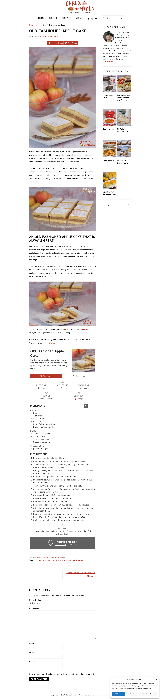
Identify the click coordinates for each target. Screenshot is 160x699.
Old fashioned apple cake (62, 560)
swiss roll (51, 343)
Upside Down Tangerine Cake (109, 193)
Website (32, 661)
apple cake (46, 560)
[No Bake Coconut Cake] (124, 117)
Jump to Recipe (56, 43)
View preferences (148, 694)
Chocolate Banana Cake (122, 161)
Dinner (57, 557)
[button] (156, 679)
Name (32, 643)
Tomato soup (108, 129)
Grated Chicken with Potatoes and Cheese (123, 97)
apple (40, 560)
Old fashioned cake (78, 560)
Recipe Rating (35, 600)
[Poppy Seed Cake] (109, 83)
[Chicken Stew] (109, 148)
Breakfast (46, 557)
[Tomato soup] (109, 117)
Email (32, 652)
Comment (34, 609)
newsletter (84, 329)
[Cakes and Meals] (80, 12)
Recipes (62, 557)
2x (89, 406)
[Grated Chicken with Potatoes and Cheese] (124, 83)
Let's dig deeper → (109, 62)
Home (31, 25)
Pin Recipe (80, 376)
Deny (132, 694)
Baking (39, 557)
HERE (65, 329)
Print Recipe (72, 43)
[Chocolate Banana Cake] (124, 148)
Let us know (60, 545)
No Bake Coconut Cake (123, 130)
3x (93, 406)
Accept (118, 694)
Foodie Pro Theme (100, 695)
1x (86, 406)
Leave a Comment (53, 36)
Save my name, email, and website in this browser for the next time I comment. (61, 674)
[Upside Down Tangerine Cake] (109, 180)
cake (52, 560)
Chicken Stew (108, 160)
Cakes (38, 25)
